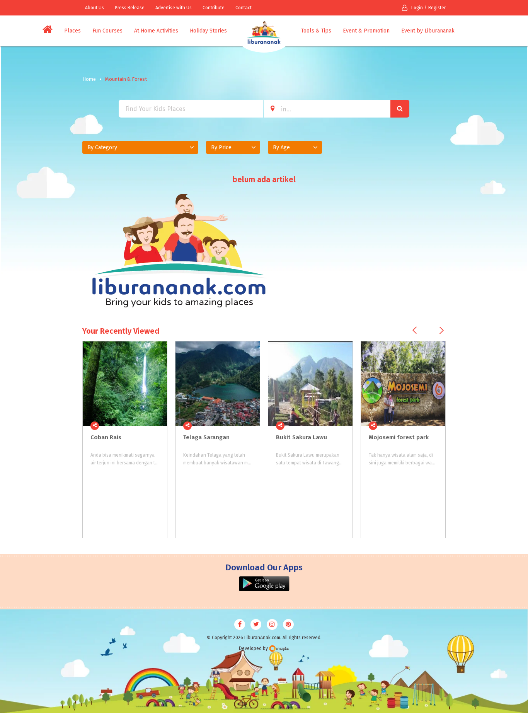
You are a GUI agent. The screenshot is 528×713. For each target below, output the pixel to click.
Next (442, 330)
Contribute (214, 7)
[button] (140, 147)
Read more (157, 426)
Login (417, 7)
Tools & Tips (316, 30)
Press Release (130, 7)
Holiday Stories (208, 30)
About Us (94, 7)
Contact (243, 7)
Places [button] (72, 30)
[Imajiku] (279, 648)
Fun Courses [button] (107, 30)
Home (89, 79)
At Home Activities (156, 30)
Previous (414, 330)
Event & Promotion (366, 30)
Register (437, 7)
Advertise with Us (173, 7)
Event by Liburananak (428, 30)
